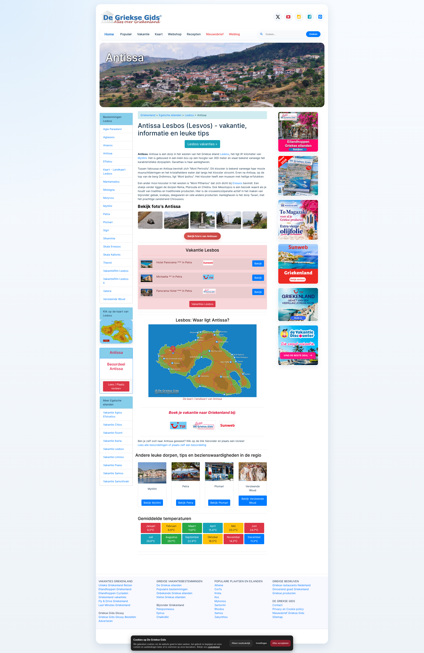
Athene (218, 585)
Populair (126, 34)
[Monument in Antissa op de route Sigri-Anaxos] (228, 220)
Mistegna (109, 189)
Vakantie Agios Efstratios (112, 414)
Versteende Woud (114, 299)
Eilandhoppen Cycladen (113, 593)
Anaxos (107, 145)
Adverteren (106, 621)
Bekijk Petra (185, 502)
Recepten (194, 34)
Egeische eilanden (170, 115)
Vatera (107, 291)
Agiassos (108, 137)
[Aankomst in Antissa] (254, 220)
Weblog (234, 34)
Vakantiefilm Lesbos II (115, 280)
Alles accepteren (280, 643)
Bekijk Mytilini (152, 502)
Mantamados (111, 181)
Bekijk (258, 263)
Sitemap (277, 617)
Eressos (237, 183)
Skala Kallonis (111, 254)
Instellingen (261, 643)
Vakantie (143, 34)
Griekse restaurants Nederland (291, 585)
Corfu (218, 589)
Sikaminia (109, 238)
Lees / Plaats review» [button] (116, 386)
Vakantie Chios (112, 424)
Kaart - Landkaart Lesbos (114, 171)
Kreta (217, 593)
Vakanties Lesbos (202, 304)
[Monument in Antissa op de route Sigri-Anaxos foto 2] (202, 220)
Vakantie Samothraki (116, 481)
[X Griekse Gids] (277, 17)
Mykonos (220, 601)
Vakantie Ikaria (112, 440)
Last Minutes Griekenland (114, 605)
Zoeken (313, 34)
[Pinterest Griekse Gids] (320, 17)
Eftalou (107, 161)
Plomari (108, 222)
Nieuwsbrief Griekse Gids (288, 613)
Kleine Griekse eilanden (171, 597)
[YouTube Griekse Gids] (288, 17)
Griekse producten (284, 593)
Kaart (159, 34)
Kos (216, 597)
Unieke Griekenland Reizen (115, 585)
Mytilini (142, 158)
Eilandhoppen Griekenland (115, 589)
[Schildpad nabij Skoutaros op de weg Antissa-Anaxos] (150, 220)
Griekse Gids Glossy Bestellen (117, 617)
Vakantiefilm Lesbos (115, 270)
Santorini (220, 605)
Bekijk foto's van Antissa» (202, 236)
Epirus (160, 613)
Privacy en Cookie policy (288, 609)
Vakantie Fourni (112, 432)
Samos (218, 613)
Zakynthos (221, 617)
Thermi (107, 262)
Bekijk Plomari (219, 502)
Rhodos (219, 609)
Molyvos (108, 197)
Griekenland (147, 115)
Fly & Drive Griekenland (113, 601)
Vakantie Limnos (113, 457)
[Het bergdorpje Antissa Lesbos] (176, 220)
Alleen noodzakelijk (241, 643)
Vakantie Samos (113, 473)
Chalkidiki (163, 617)
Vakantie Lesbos (113, 449)
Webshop (175, 34)
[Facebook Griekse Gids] (309, 17)
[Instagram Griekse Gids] (299, 17)
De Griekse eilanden (169, 585)
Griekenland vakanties (112, 597)
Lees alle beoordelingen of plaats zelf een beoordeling (172, 445)
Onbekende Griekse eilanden (174, 593)
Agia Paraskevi (112, 129)
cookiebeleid (214, 647)
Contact (277, 605)
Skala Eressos (112, 246)
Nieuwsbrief (215, 34)
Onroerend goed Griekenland (290, 589)
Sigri (106, 230)
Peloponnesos (165, 609)
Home (109, 34)
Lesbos (189, 115)
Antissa (107, 153)
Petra (106, 214)
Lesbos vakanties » (202, 144)
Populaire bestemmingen (172, 589)
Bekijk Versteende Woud (252, 500)
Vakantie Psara (112, 465)
